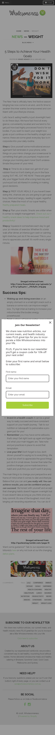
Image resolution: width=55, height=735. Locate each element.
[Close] (50, 322)
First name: (11, 372)
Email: (9, 388)
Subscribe (28, 405)
